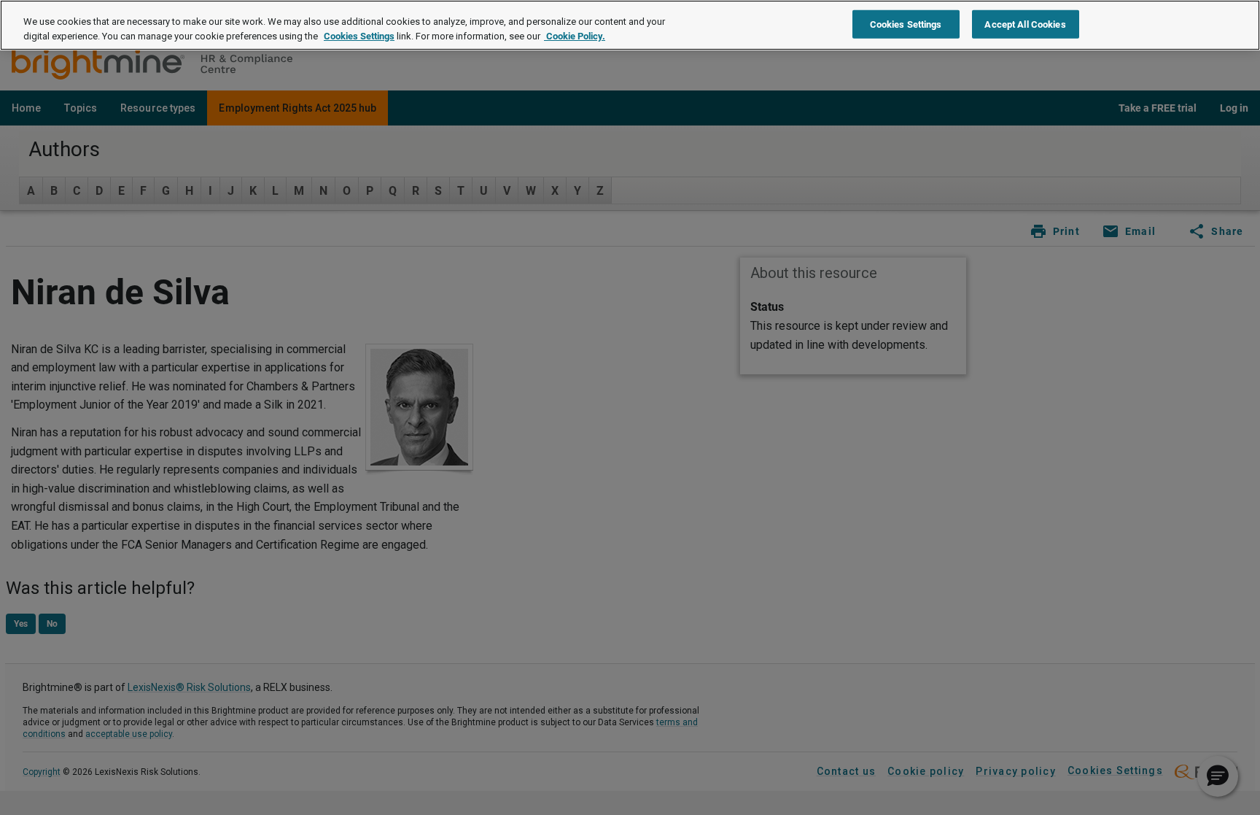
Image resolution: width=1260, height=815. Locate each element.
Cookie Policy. (574, 36)
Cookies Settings (359, 36)
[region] (630, 25)
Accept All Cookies (1024, 23)
